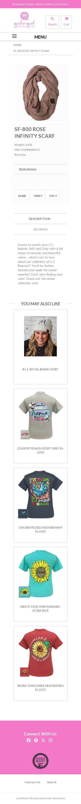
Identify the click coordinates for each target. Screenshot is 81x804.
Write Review (27, 169)
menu (40, 36)
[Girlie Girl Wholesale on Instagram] (50, 739)
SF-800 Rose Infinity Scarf (32, 50)
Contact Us (32, 782)
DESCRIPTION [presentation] (39, 218)
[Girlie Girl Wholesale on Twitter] (43, 739)
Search (51, 782)
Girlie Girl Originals (52, 798)
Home (18, 45)
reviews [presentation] (41, 229)
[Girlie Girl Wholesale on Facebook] (28, 739)
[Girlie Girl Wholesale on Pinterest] (36, 739)
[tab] (40, 218)
